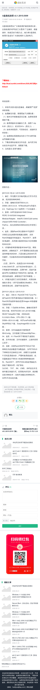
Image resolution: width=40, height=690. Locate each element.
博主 (10, 415)
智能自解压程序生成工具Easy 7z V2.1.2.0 (30, 428)
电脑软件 (13, 10)
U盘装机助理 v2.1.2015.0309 (19, 390)
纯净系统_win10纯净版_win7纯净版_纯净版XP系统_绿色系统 (19, 388)
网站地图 (30, 687)
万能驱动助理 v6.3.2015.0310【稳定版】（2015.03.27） (10, 428)
